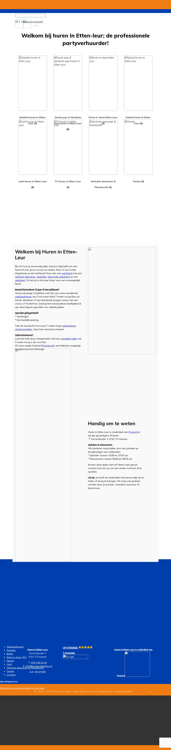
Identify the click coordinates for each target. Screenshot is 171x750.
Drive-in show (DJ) (16, 657)
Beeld (10, 653)
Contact (11, 674)
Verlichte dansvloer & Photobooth (25, 667)
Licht (9, 664)
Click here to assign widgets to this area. (22, 687)
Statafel (11, 650)
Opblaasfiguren (15, 646)
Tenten (10, 671)
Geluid (10, 660)
